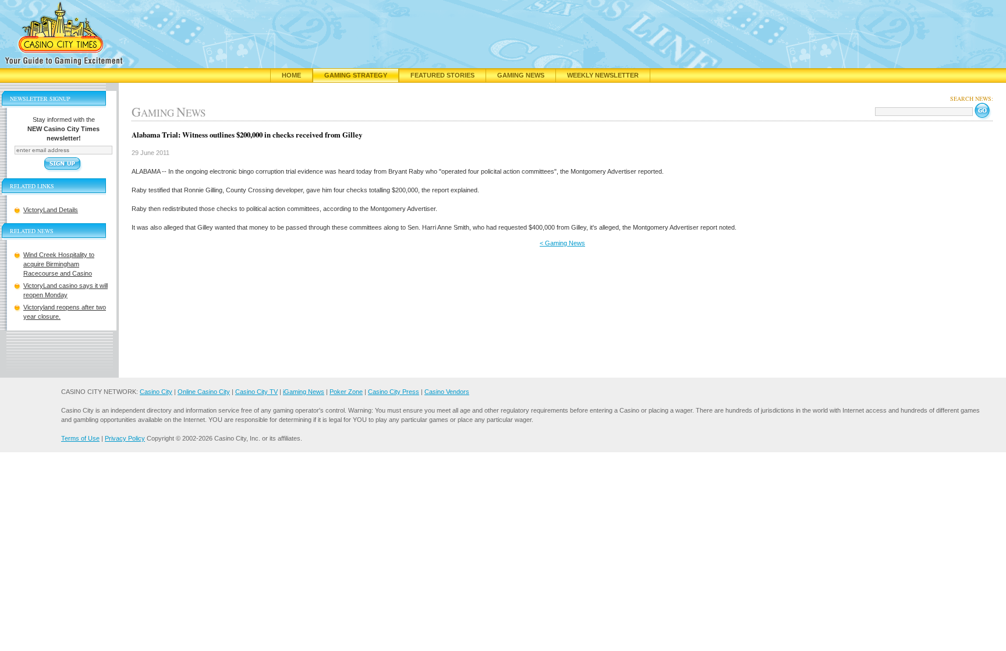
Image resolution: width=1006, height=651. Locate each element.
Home (291, 75)
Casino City (156, 391)
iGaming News (303, 391)
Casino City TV (256, 391)
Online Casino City (204, 391)
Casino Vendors (446, 391)
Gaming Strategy (355, 75)
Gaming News (520, 75)
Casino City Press (393, 391)
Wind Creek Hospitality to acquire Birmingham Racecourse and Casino (58, 264)
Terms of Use (80, 438)
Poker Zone (346, 391)
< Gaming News (562, 243)
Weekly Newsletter (603, 75)
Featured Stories (442, 75)
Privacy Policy (125, 438)
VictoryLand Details (50, 209)
